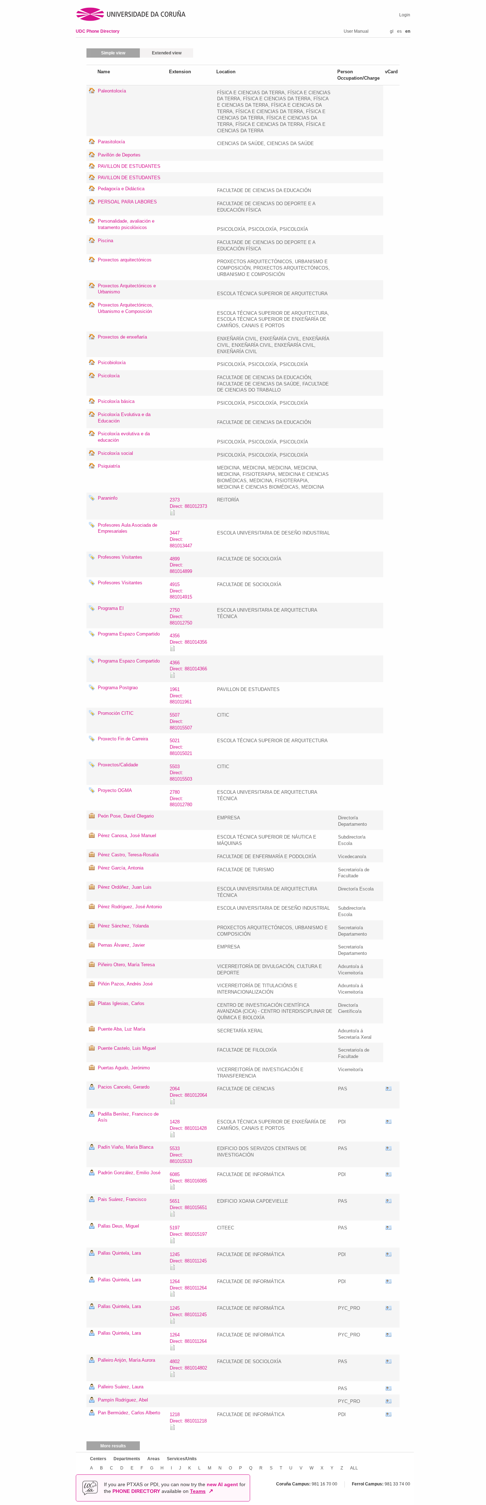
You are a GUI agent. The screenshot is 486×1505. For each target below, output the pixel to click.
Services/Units (182, 1458)
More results (113, 1445)
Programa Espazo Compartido (129, 634)
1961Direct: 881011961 (181, 696)
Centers (98, 1458)
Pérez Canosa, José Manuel (127, 835)
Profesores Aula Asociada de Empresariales (127, 528)
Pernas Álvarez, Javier (121, 945)
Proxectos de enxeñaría (122, 337)
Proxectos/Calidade (118, 764)
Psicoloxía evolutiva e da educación (124, 437)
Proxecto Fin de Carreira (123, 738)
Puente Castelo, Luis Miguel (127, 1048)
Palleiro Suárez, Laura (120, 1386)
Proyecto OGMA (115, 790)
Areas (153, 1458)
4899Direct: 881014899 (181, 565)
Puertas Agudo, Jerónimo (124, 1067)
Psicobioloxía (112, 362)
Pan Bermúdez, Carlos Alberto (129, 1412)
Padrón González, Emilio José (129, 1172)
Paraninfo (107, 498)
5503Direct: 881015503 (181, 773)
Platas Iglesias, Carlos (121, 1003)
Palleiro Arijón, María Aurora (126, 1360)
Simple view (113, 52)
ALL (354, 1468)
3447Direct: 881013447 (181, 539)
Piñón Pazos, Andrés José (125, 984)
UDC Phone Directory (98, 31)
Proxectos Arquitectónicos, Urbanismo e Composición (125, 308)
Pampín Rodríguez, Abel (123, 1400)
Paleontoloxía (112, 91)
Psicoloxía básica (116, 401)
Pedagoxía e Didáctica (121, 188)
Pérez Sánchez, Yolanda (123, 926)
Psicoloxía (109, 375)
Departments (126, 1458)
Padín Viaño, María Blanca (125, 1147)
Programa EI (111, 608)
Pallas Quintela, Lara (119, 1253)
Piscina (105, 240)
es (399, 31)
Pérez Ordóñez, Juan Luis (125, 887)
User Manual (356, 31)
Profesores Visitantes (120, 557)
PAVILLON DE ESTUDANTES (129, 166)
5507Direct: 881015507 (181, 721)
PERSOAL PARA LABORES (127, 201)
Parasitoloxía (111, 141)
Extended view (166, 52)
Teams (198, 1491)
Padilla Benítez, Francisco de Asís (128, 1117)
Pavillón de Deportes (119, 155)
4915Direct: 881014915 (181, 591)
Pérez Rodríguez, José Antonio (130, 906)
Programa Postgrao (118, 687)
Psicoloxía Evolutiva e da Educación (124, 418)
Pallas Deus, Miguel (118, 1226)
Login (404, 14)
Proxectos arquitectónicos (125, 259)
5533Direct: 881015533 (181, 1155)
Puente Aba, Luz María (121, 1029)
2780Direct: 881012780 (181, 798)
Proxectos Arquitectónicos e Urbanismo (127, 289)
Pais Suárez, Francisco (122, 1199)
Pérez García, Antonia (120, 868)
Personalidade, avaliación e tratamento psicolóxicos (126, 224)
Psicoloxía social (115, 453)
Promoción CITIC (115, 713)
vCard (388, 1089)
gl (391, 31)
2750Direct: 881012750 (181, 616)
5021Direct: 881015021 (181, 747)
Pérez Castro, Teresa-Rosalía (128, 854)
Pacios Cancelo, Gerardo (123, 1087)
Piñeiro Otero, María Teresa (126, 964)
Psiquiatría (109, 466)
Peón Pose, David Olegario (126, 816)
